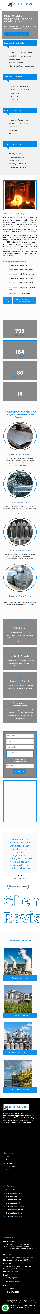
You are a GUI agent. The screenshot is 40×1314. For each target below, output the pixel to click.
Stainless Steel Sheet (11, 222)
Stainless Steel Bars (20, 550)
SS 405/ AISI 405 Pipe (17, 154)
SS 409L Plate (14, 93)
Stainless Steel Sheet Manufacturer (24, 300)
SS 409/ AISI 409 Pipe (17, 157)
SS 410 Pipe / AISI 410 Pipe (18, 164)
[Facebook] (15, 1311)
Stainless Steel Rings (14, 1216)
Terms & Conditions (20, 1305)
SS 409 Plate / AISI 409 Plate (19, 90)
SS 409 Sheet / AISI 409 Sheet (20, 56)
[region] (20, 27)
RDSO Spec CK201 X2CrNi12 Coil (20, 265)
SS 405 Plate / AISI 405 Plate (19, 86)
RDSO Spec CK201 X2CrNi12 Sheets (21, 274)
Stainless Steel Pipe (12, 144)
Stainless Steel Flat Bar (14, 1210)
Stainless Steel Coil (12, 110)
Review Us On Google (19, 886)
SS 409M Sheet (14, 59)
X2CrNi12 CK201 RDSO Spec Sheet (21, 66)
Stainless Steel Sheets (14, 43)
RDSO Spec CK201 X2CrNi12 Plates (21, 270)
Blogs (27, 1307)
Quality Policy (11, 1166)
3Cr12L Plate (13, 96)
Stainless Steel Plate (13, 76)
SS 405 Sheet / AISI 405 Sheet (20, 53)
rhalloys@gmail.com (13, 1278)
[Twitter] (18, 1311)
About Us (7, 300)
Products (9, 1163)
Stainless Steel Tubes (12, 227)
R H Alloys (23, 1301)
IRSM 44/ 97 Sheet (16, 63)
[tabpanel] (20, 856)
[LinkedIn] (22, 1311)
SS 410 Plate (13, 100)
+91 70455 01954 (12, 1288)
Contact (9, 1170)
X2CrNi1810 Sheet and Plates (19, 294)
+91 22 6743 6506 (12, 1292)
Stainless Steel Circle (11, 231)
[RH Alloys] (20, 4)
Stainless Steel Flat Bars (24, 229)
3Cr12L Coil (13, 130)
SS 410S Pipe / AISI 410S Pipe (19, 167)
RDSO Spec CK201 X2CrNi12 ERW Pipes (22, 283)
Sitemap (20, 1307)
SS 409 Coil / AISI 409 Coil (18, 123)
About (8, 1160)
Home (8, 1156)
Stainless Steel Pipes (20, 502)
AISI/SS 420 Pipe (15, 160)
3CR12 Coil (13, 127)
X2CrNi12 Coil (13, 133)
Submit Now (19, 771)
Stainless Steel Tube (14, 1203)
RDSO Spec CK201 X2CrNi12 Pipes (21, 278)
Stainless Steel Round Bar (15, 1206)
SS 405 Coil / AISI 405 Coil (18, 120)
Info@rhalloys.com (12, 1281)
